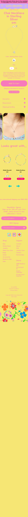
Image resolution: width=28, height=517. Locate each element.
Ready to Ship (7, 259)
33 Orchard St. (19, 268)
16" (12, 68)
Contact (18, 244)
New (4, 244)
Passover (16, 9)
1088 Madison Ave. (20, 264)
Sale (4, 261)
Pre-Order (6, 2)
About (18, 246)
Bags (4, 252)
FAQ (17, 248)
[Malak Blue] (8, 176)
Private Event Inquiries (20, 275)
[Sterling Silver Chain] (14, 60)
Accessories (6, 257)
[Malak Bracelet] (7, 160)
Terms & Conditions (14, 288)
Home (4, 255)
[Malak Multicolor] (6, 176)
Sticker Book (7, 246)
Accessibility (14, 287)
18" (16, 68)
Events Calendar (19, 271)
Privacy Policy (14, 290)
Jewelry (5, 248)
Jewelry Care (20, 250)
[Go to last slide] (10, 186)
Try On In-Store (14, 92)
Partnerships (20, 255)
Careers (18, 252)
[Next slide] (18, 186)
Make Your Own (8, 250)
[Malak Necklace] (21, 160)
